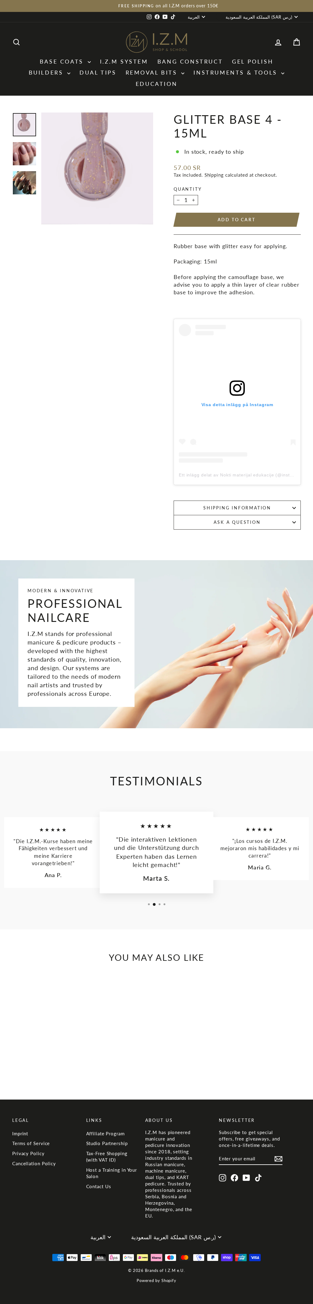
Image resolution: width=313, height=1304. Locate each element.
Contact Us (98, 1186)
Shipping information (237, 507)
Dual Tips (97, 72)
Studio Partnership (107, 1143)
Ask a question (237, 522)
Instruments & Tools (236, 72)
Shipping (214, 175)
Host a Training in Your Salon (111, 1173)
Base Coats (63, 61)
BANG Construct (190, 61)
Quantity (188, 189)
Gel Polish (252, 61)
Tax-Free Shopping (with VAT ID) (106, 1157)
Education (156, 83)
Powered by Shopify (156, 1280)
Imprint (20, 1133)
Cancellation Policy (34, 1163)
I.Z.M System (124, 61)
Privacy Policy (28, 1153)
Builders (47, 72)
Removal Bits (153, 72)
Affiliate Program (105, 1133)
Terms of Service (31, 1143)
